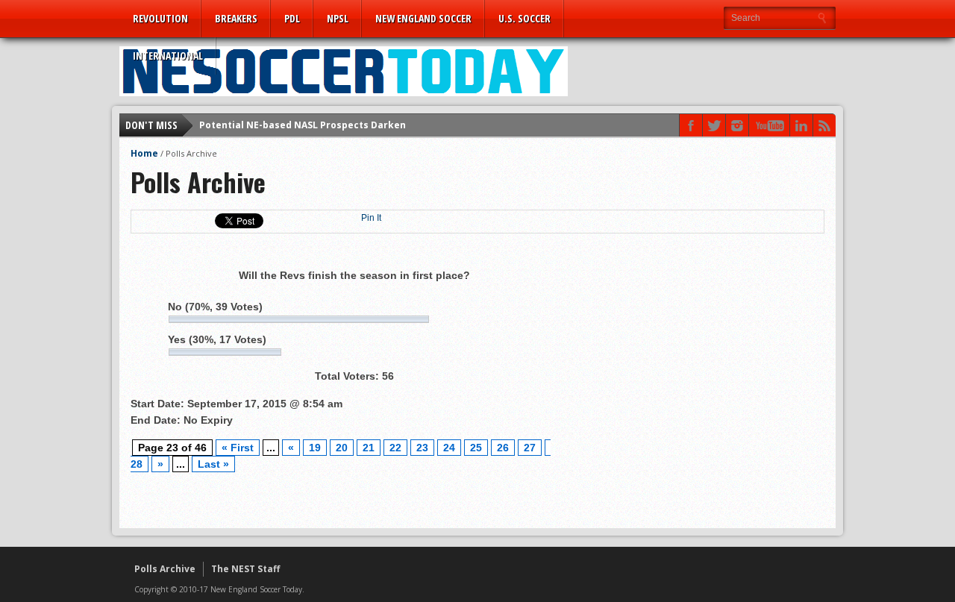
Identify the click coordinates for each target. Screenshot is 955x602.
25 (476, 448)
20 (342, 448)
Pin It (371, 218)
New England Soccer (423, 18)
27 (530, 448)
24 (449, 448)
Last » (213, 464)
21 (368, 448)
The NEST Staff (245, 568)
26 (503, 448)
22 (395, 448)
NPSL (337, 18)
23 (422, 448)
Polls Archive (164, 568)
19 (315, 448)
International (168, 55)
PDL (292, 18)
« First (237, 448)
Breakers (236, 18)
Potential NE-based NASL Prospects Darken (302, 125)
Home (144, 153)
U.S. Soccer (524, 18)
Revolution (160, 18)
